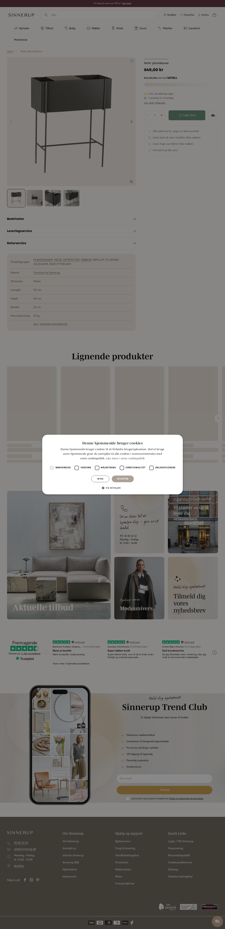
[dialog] (112, 465)
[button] (112, 488)
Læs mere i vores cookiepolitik (125, 459)
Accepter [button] (122, 478)
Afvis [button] (100, 478)
